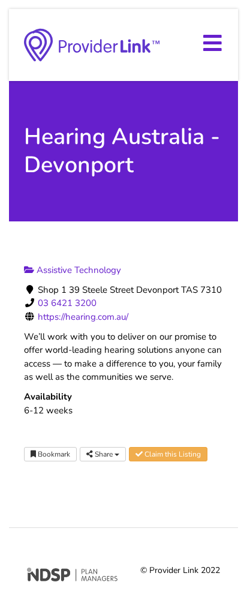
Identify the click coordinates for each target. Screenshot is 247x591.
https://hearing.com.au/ (83, 317)
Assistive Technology (77, 270)
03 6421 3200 (67, 303)
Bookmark (53, 454)
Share (104, 454)
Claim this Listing (172, 454)
